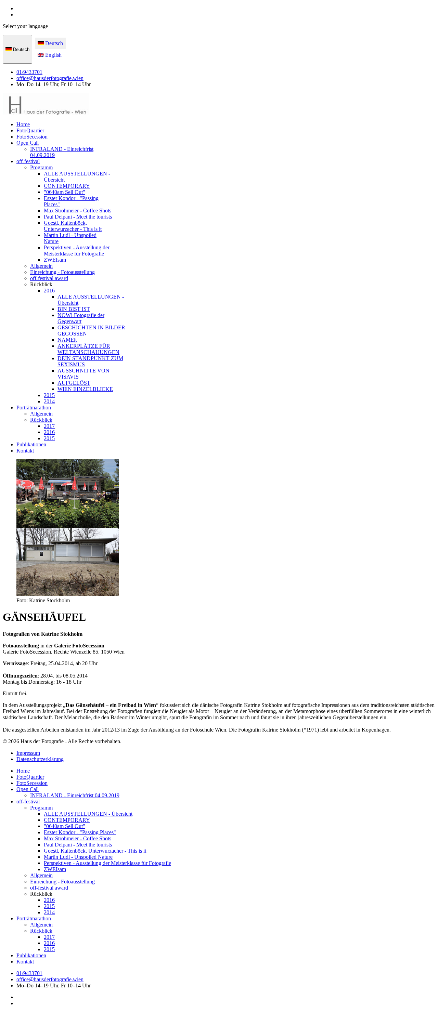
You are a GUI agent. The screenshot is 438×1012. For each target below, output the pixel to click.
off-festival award (49, 278)
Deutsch (20, 49)
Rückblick (41, 420)
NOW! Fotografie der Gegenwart (80, 318)
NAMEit (67, 340)
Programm (41, 167)
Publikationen (31, 444)
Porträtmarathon (33, 407)
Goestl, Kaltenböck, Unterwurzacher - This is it (73, 226)
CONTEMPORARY (67, 186)
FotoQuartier (30, 130)
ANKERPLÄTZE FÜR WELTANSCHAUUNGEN (88, 349)
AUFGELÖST (73, 383)
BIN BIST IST (73, 309)
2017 (49, 426)
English (53, 55)
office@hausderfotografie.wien (49, 78)
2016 (49, 290)
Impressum (28, 753)
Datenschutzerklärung (40, 759)
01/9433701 (29, 72)
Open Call (27, 143)
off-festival (28, 161)
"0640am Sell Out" (64, 192)
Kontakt (25, 451)
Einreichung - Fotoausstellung (62, 272)
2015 (49, 395)
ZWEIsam (55, 260)
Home (23, 124)
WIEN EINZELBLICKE (85, 389)
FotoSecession (32, 137)
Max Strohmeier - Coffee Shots (77, 210)
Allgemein (41, 266)
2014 (49, 401)
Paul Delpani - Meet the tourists (78, 217)
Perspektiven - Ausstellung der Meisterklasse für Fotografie (77, 251)
